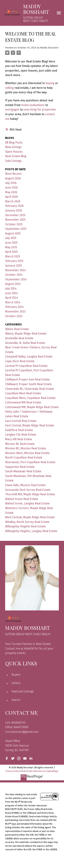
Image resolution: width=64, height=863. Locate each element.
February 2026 (14, 206)
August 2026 (13, 178)
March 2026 (12, 201)
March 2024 (12, 302)
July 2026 (11, 183)
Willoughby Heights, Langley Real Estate (31, 531)
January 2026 (13, 210)
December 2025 (15, 215)
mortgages (12, 109)
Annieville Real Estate (19, 338)
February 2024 (14, 307)
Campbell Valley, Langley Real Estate (28, 356)
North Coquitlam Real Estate (23, 457)
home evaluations (33, 105)
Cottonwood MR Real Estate (23, 402)
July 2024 (11, 288)
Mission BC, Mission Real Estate (25, 448)
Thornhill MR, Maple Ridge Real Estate (30, 494)
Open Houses (14, 151)
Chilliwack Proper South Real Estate (28, 384)
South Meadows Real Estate (23, 471)
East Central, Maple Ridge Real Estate (29, 425)
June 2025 (11, 242)
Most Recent (13, 173)
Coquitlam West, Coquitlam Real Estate (30, 398)
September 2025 (15, 229)
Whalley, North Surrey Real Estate (27, 522)
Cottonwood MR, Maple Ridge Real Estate (32, 407)
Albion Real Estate (17, 329)
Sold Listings (13, 161)
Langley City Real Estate (20, 434)
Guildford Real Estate (19, 430)
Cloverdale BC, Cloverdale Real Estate (29, 389)
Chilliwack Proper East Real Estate (27, 379)
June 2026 (11, 187)
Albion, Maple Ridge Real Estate (25, 333)
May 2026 (11, 192)
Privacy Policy (12, 771)
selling (9, 88)
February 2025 (14, 261)
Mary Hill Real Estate (18, 439)
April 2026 (11, 196)
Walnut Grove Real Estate (21, 499)
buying (50, 83)
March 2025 (12, 256)
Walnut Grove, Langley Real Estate (27, 503)
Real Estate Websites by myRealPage (39, 771)
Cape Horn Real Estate (19, 361)
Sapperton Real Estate (20, 467)
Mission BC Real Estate (20, 444)
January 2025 (13, 265)
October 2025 (13, 224)
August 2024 (13, 284)
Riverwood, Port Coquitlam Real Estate (30, 462)
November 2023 (15, 311)
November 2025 (15, 219)
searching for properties (39, 109)
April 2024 (11, 297)
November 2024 (15, 270)
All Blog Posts (14, 142)
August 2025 (13, 233)
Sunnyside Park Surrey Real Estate (27, 490)
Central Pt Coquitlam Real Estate (26, 366)
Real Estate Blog (15, 156)
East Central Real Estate (20, 421)
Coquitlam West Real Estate (23, 393)
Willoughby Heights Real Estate (25, 526)
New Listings (13, 147)
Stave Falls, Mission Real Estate (25, 485)
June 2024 (11, 293)
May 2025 (11, 247)
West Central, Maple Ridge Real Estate (30, 517)
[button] (6, 758)
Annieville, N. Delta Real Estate (25, 343)
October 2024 (14, 274)
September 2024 (16, 279)
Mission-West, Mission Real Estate (27, 453)
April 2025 (11, 251)
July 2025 (10, 238)
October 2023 (13, 316)
